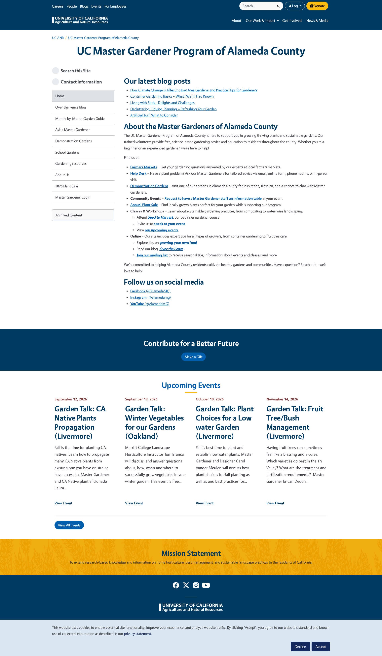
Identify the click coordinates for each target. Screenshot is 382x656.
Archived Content (69, 215)
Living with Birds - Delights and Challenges (162, 102)
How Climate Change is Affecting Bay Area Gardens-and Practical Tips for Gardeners (193, 90)
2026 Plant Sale (66, 186)
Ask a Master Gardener (72, 129)
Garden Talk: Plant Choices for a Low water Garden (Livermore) (225, 422)
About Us (62, 174)
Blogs (84, 6)
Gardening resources (71, 163)
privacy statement (137, 633)
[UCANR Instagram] (196, 586)
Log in (296, 5)
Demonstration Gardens (73, 141)
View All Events (69, 525)
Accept (321, 646)
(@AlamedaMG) (150, 291)
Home (60, 95)
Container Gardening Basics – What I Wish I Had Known (172, 96)
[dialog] (191, 637)
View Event (63, 503)
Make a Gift (193, 356)
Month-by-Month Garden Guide (80, 118)
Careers (57, 6)
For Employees (115, 6)
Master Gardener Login (72, 197)
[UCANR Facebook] (176, 586)
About (236, 20)
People (72, 6)
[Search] (278, 6)
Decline (300, 646)
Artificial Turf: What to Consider (154, 115)
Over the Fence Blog (70, 107)
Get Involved (292, 20)
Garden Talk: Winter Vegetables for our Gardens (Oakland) (154, 422)
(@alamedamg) (150, 297)
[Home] (80, 21)
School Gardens (67, 152)
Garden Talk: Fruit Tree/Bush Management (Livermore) (294, 422)
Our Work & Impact (260, 20)
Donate (319, 5)
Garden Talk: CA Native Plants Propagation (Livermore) (80, 422)
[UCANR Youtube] (206, 586)
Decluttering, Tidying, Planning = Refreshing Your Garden (173, 109)
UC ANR (58, 38)
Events (96, 6)
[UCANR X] (186, 586)
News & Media (317, 20)
